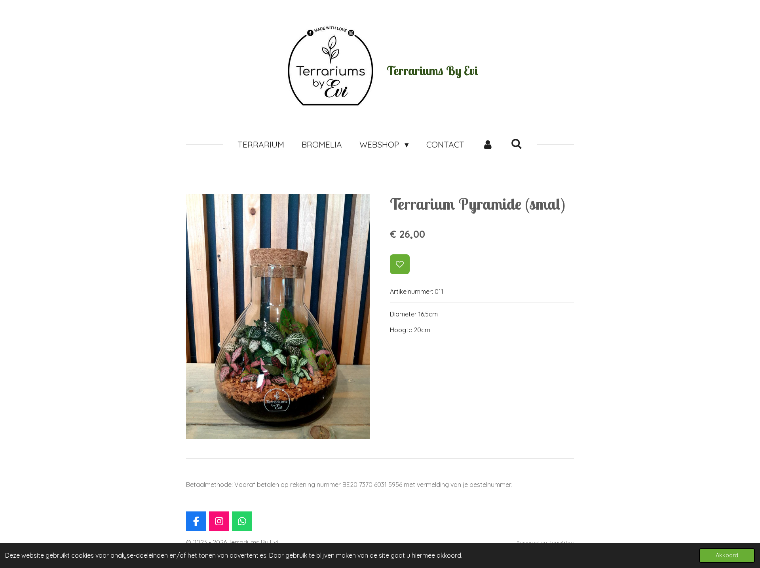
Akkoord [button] (727, 555)
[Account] (487, 144)
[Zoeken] (516, 143)
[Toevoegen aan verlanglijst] (400, 264)
